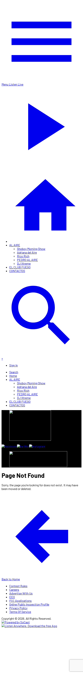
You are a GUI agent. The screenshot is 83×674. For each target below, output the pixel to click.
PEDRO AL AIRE (27, 260)
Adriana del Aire (27, 252)
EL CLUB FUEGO (19, 267)
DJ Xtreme (24, 263)
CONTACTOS (17, 271)
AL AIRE (14, 245)
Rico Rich (23, 256)
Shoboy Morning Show (31, 249)
